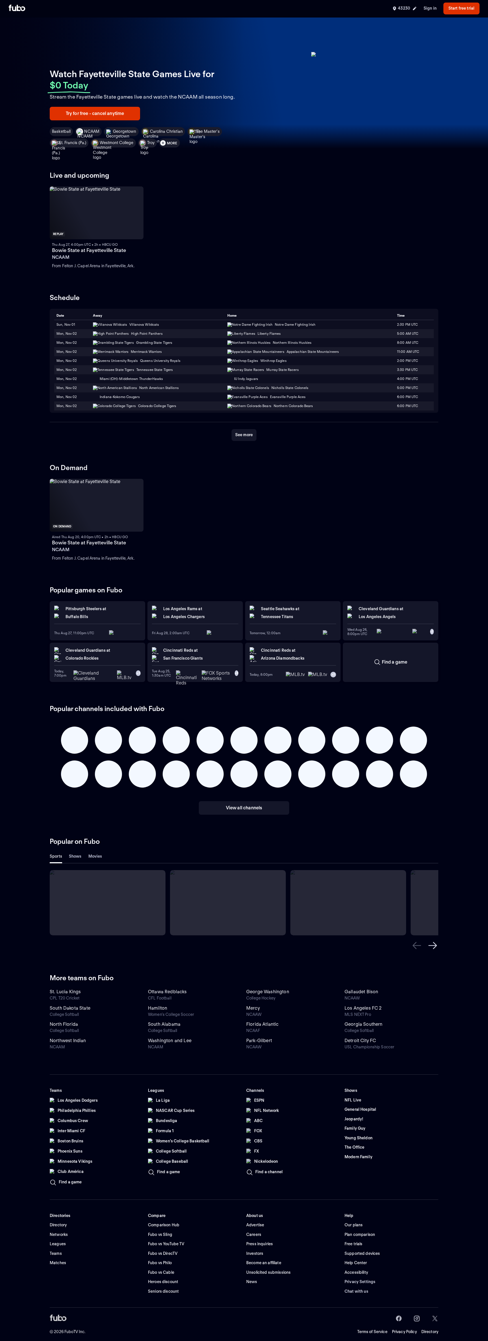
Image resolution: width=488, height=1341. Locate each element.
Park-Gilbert (259, 1040)
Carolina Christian (166, 131)
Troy (151, 142)
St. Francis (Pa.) (72, 142)
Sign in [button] (430, 8)
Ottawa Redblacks (167, 991)
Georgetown (124, 131)
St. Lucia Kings (65, 991)
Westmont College (116, 142)
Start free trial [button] (461, 8)
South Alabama (164, 1024)
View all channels (244, 807)
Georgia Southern (364, 1024)
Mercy (253, 1008)
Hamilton (157, 1008)
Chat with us (356, 1291)
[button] (416, 945)
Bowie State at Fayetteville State (89, 250)
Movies (95, 856)
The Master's (208, 131)
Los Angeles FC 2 (363, 1008)
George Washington (267, 991)
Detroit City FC (360, 1040)
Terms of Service (372, 1331)
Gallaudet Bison (361, 991)
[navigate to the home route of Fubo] (16, 8)
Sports (56, 856)
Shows (75, 856)
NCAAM (91, 131)
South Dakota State (70, 1008)
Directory (429, 1331)
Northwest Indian (68, 1040)
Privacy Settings (360, 1281)
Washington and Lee (169, 1040)
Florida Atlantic (262, 1024)
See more (244, 434)
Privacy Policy (404, 1331)
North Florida (64, 1024)
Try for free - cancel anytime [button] (95, 113)
